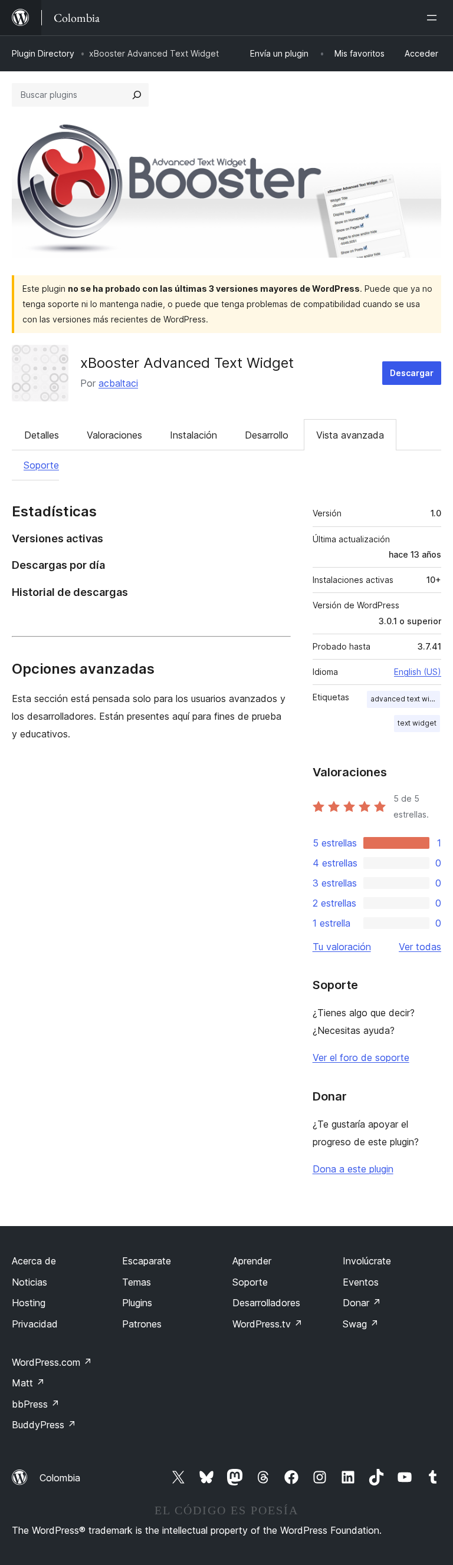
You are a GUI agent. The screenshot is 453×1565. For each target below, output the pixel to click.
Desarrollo (266, 435)
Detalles (41, 435)
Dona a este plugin (353, 1169)
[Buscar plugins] (137, 95)
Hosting (28, 1303)
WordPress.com (52, 1362)
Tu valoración (342, 947)
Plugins (137, 1303)
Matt (28, 1383)
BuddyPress (44, 1425)
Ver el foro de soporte (361, 1057)
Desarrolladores (266, 1303)
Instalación (193, 435)
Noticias (29, 1282)
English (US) (417, 672)
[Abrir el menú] (434, 17)
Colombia (60, 1478)
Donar (362, 1303)
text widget (417, 723)
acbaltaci (118, 383)
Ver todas (420, 947)
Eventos (361, 1282)
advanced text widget (405, 698)
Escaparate (146, 1261)
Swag (361, 1324)
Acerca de (34, 1261)
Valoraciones (114, 435)
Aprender (251, 1261)
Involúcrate (367, 1261)
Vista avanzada (350, 435)
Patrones (142, 1324)
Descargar (412, 373)
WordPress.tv (267, 1324)
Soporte (41, 465)
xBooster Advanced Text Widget (187, 362)
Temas (136, 1282)
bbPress (36, 1404)
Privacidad (35, 1324)
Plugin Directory (43, 53)
